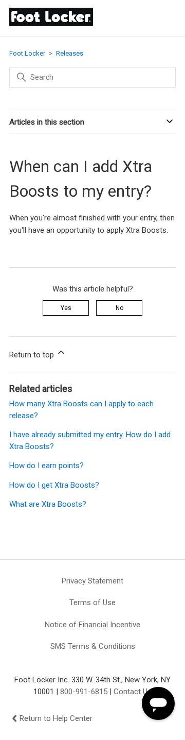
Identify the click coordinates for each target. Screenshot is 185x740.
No (119, 308)
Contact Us (133, 691)
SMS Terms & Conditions (92, 646)
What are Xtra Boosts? (47, 504)
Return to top (32, 354)
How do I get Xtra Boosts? (54, 485)
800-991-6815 (83, 691)
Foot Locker (27, 53)
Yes (66, 308)
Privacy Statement (92, 581)
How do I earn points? (46, 465)
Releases (69, 53)
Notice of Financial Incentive (92, 624)
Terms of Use (92, 602)
